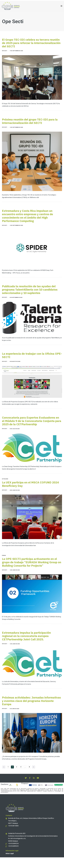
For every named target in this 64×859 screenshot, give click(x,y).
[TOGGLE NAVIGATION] (52, 6)
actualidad (5, 478)
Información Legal (12, 850)
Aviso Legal (10, 853)
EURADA (4, 555)
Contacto (9, 815)
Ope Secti (4, 50)
